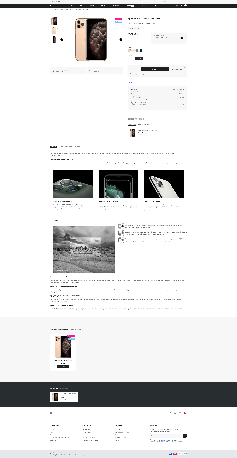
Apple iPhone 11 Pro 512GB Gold (68, 394)
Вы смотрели (54, 388)
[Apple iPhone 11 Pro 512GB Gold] (55, 397)
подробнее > (134, 106)
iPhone (56, 9)
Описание (53, 146)
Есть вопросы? (135, 28)
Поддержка (119, 425)
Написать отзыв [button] (150, 23)
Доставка (130, 82)
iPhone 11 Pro (64, 9)
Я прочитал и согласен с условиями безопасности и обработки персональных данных (166, 440)
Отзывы (77, 146)
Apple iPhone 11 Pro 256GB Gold (147, 130)
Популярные (64, 388)
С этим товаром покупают (59, 329)
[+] (138, 69)
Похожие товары (143, 124)
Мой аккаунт (86, 425)
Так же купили (132, 124)
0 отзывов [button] (139, 23)
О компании (54, 425)
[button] (61, 39)
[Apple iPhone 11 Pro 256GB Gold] (132, 133)
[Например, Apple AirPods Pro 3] (177, 6)
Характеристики (66, 146)
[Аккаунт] (181, 6)
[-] (131, 69)
